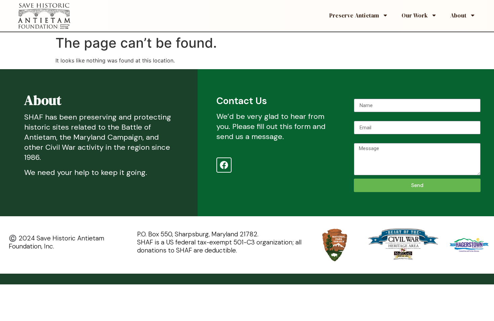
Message (365, 140)
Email (360, 118)
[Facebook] (224, 165)
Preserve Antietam (354, 15)
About (458, 15)
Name (361, 96)
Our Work (415, 15)
